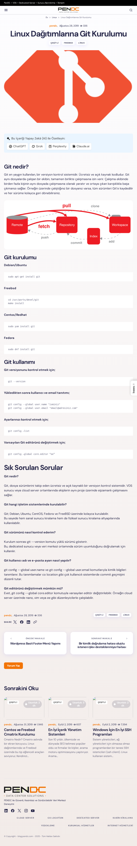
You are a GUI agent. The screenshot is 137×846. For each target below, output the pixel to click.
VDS (15, 3)
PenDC (7, 3)
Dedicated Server (27, 3)
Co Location (55, 818)
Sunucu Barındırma (46, 3)
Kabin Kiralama (123, 818)
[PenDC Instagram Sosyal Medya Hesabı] (26, 810)
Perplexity (59, 146)
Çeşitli (55, 43)
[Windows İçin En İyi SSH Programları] (113, 708)
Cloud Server (25, 818)
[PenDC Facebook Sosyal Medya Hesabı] (12, 810)
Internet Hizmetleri (120, 825)
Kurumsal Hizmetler (81, 825)
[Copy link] (35, 622)
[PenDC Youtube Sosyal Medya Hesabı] (32, 810)
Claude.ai (83, 146)
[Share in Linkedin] (28, 622)
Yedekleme (48, 825)
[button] (6, 10)
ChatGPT (19, 146)
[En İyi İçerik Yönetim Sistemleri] (68, 708)
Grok (39, 146)
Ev (47, 17)
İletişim (61, 3)
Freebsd (68, 43)
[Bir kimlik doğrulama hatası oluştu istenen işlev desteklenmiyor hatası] (102, 643)
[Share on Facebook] (21, 622)
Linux (54, 17)
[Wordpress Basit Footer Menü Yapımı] (35, 643)
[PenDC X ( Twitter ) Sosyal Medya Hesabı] (19, 810)
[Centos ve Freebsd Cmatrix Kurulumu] (24, 708)
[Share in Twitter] (15, 622)
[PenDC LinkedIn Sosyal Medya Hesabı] (6, 810)
